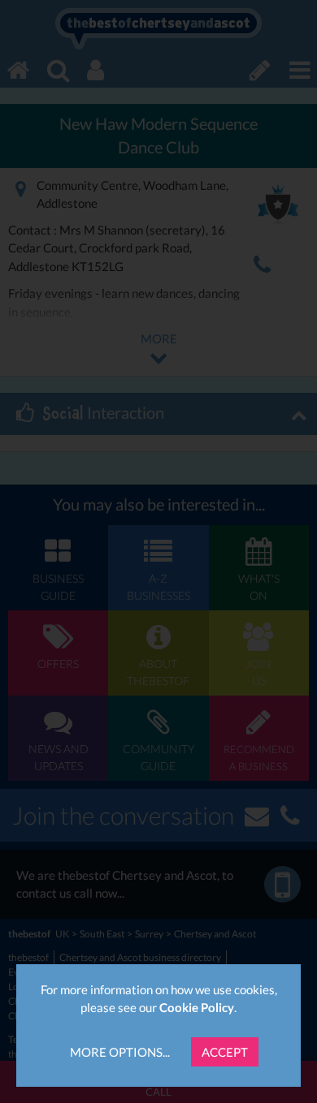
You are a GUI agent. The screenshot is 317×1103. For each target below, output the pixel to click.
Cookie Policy (196, 1007)
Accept (225, 1052)
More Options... (120, 1052)
